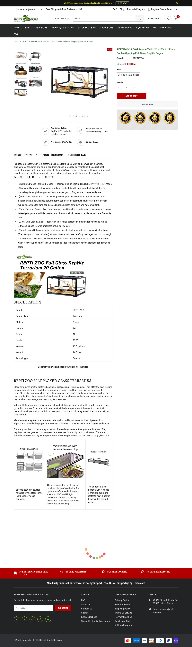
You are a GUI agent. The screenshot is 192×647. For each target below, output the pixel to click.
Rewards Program (136, 9)
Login (154, 9)
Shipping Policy (122, 608)
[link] (16, 619)
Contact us (86, 608)
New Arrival (125, 27)
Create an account (169, 9)
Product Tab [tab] (77, 155)
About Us (85, 604)
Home (16, 42)
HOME (17, 27)
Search (84, 612)
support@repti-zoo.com (31, 9)
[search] (139, 18)
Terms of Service (123, 612)
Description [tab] (23, 155)
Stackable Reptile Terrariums (95, 27)
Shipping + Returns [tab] (50, 155)
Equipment (142, 27)
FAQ (115, 9)
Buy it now (147, 104)
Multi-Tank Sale (162, 27)
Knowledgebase (89, 617)
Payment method (123, 617)
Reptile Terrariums (35, 27)
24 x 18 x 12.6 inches (128, 75)
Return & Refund (123, 604)
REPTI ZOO (138, 58)
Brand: (120, 58)
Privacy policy (122, 600)
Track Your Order (123, 621)
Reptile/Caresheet (63, 27)
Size (119, 69)
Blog (122, 9)
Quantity (120, 82)
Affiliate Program (123, 625)
